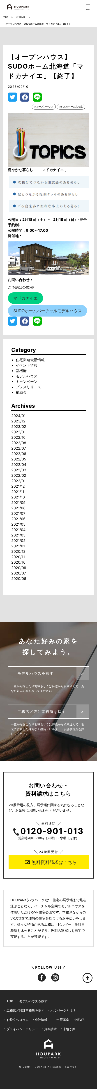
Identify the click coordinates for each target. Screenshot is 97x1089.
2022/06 (18, 453)
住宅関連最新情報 (30, 359)
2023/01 (18, 432)
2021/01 (18, 546)
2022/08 (18, 443)
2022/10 (18, 437)
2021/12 (18, 486)
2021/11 (17, 491)
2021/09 (18, 502)
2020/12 (18, 551)
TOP (5, 17)
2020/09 (18, 567)
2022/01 (18, 481)
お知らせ (20, 17)
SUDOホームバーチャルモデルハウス (47, 310)
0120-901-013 (52, 831)
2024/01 (18, 415)
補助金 (21, 392)
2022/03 (18, 470)
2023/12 (18, 421)
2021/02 (18, 540)
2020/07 (18, 573)
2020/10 (18, 562)
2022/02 (18, 475)
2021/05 (18, 524)
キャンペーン (26, 381)
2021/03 (18, 535)
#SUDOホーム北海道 (71, 106)
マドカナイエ (25, 298)
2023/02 (18, 426)
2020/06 (18, 578)
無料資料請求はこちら (54, 862)
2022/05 (18, 459)
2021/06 (18, 519)
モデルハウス (26, 376)
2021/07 (18, 513)
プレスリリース (28, 387)
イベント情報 (26, 365)
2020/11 (18, 557)
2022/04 (18, 464)
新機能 (21, 370)
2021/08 (18, 508)
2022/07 (18, 448)
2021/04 (18, 529)
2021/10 (18, 497)
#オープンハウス (43, 106)
